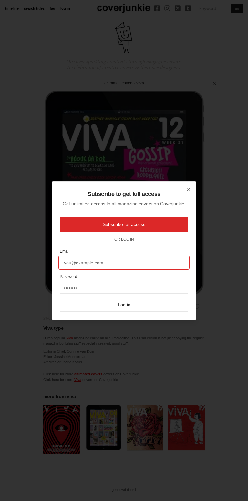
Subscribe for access (124, 224)
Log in (124, 304)
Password (68, 276)
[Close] (188, 189)
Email (65, 251)
